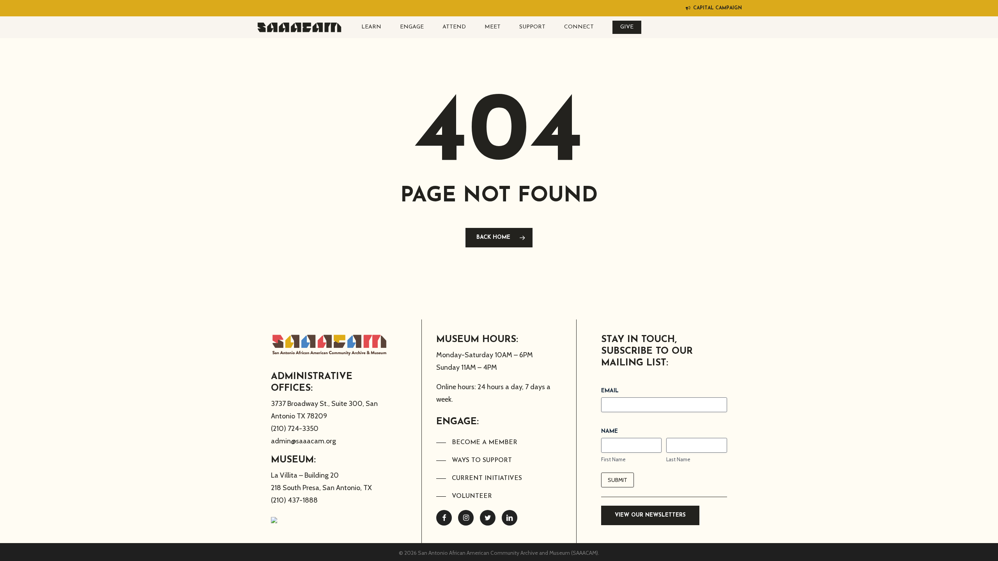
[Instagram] (466, 518)
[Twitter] (487, 518)
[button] (476, 442)
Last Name (678, 459)
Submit (617, 479)
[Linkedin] (509, 518)
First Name (613, 459)
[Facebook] (444, 518)
